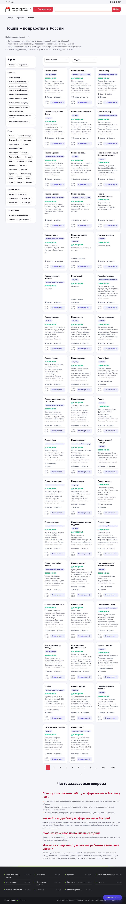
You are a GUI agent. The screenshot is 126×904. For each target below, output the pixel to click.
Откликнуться (57, 102)
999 (103, 767)
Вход (112, 2)
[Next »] (81, 774)
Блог (118, 2)
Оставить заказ (112, 897)
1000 (112, 767)
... (96, 767)
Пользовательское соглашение (97, 900)
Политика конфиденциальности (70, 900)
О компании (117, 900)
